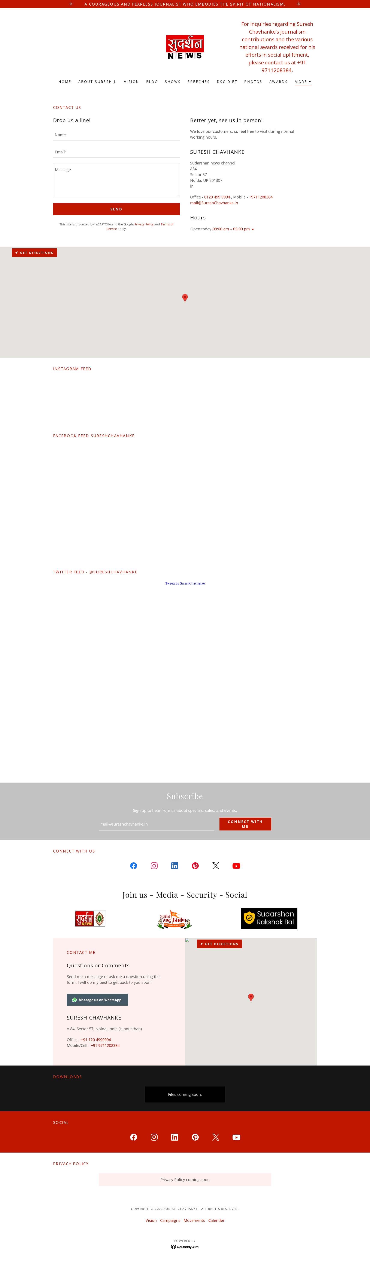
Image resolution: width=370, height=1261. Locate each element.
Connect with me (245, 824)
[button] (303, 82)
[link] (185, 46)
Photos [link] (253, 81)
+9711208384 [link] (261, 197)
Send (116, 209)
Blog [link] (152, 81)
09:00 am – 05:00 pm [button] (231, 228)
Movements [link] (194, 1220)
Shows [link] (173, 81)
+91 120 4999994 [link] (96, 1039)
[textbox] (116, 135)
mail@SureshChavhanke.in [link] (214, 202)
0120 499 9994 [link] (217, 197)
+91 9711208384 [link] (105, 1045)
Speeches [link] (199, 81)
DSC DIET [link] (227, 81)
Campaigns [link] (170, 1220)
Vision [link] (131, 81)
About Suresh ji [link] (97, 81)
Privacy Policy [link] (144, 224)
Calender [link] (216, 1220)
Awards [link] (278, 81)
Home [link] (65, 81)
